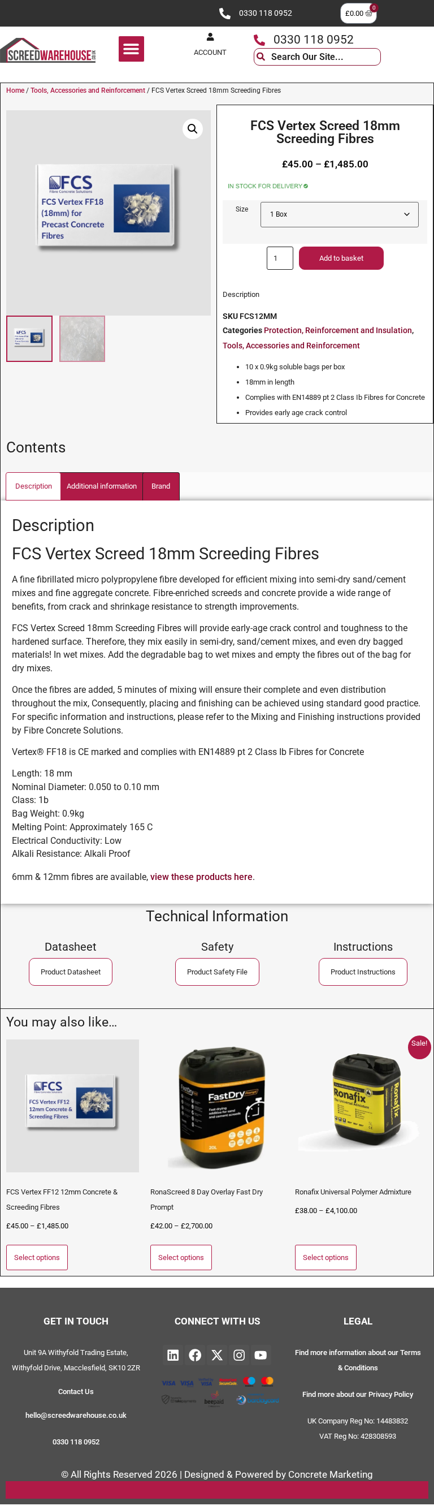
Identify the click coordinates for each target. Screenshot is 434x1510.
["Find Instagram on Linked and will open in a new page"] (239, 1355)
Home (15, 90)
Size (242, 209)
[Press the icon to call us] (225, 13)
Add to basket (341, 258)
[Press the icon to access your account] (210, 37)
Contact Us (76, 1391)
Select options (37, 1257)
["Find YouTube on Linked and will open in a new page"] (261, 1355)
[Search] (389, 57)
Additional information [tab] (102, 486)
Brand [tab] (160, 486)
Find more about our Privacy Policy (357, 1394)
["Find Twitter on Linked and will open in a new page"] (217, 1355)
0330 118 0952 (265, 13)
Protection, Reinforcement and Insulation (338, 330)
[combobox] (317, 57)
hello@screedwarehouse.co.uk (76, 1415)
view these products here (201, 877)
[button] (131, 49)
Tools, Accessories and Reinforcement (88, 90)
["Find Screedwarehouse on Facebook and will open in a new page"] (195, 1355)
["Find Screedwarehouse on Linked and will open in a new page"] (173, 1355)
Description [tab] (33, 486)
